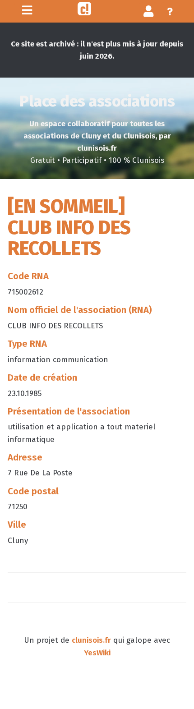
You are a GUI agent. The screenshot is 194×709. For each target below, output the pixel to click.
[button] (148, 11)
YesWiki (97, 653)
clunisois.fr (91, 640)
